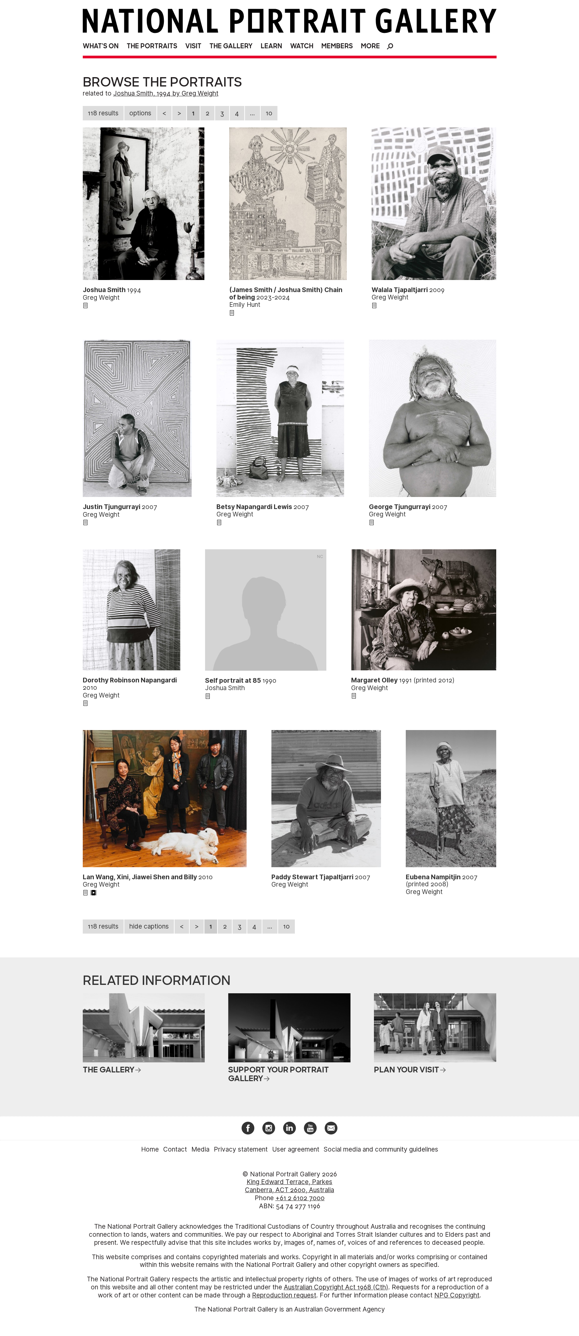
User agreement (295, 1149)
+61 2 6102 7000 (300, 1198)
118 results (103, 113)
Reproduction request (284, 1295)
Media (200, 1149)
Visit (193, 46)
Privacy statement (241, 1149)
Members (337, 46)
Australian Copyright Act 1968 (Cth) (336, 1287)
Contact (175, 1149)
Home (150, 1149)
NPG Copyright (456, 1295)
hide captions (149, 926)
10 (269, 113)
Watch (301, 46)
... (252, 113)
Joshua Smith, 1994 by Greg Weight (165, 93)
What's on (101, 46)
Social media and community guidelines (381, 1149)
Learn (271, 46)
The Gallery (231, 46)
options (140, 113)
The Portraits (152, 46)
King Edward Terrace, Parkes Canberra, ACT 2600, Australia (289, 1186)
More (370, 46)
